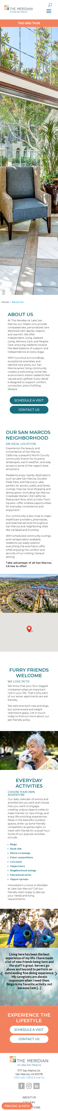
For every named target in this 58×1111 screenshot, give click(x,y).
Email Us (39, 1077)
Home (5, 302)
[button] (30, 629)
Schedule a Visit (29, 1030)
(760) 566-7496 (23, 1077)
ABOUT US (29, 1097)
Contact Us (29, 1039)
